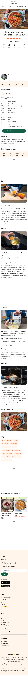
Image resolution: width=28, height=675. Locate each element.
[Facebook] (2, 563)
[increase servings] (9, 94)
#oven (9, 460)
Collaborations (4, 602)
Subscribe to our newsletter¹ (8, 566)
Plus (3, 606)
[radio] (8, 38)
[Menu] (2, 2)
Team (2, 601)
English (8, 631)
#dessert (9, 440)
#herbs (19, 457)
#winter (4, 460)
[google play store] (14, 586)
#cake (3, 440)
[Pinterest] (13, 563)
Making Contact (5, 645)
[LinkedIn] (16, 563)
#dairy (14, 457)
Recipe (2, 6)
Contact (3, 624)
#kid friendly (5, 443)
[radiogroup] (14, 38)
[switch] (7, 97)
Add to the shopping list (15, 131)
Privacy (3, 620)
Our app (3, 604)
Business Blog (4, 643)
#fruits (8, 457)
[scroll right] (26, 503)
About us (3, 599)
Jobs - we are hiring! (6, 597)
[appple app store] (14, 583)
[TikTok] (8, 563)
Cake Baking (10, 6)
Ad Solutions (4, 641)
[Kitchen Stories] (14, 2)
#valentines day (6, 447)
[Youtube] (10, 563)
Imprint (3, 617)
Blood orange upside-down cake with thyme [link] (20, 6)
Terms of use (4, 618)
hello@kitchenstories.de (14, 661)
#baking (16, 440)
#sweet (14, 447)
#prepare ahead (16, 450)
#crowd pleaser (6, 450)
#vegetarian (14, 443)
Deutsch (3, 631)
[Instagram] (5, 563)
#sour (3, 457)
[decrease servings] (3, 94)
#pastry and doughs (7, 453)
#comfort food (18, 453)
